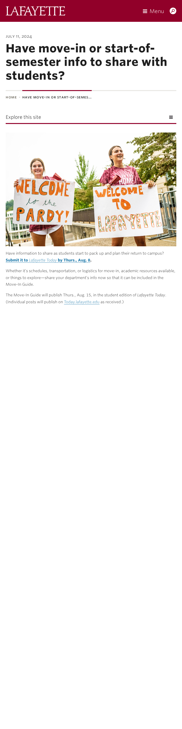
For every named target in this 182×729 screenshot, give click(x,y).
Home (11, 97)
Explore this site (23, 117)
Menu (157, 11)
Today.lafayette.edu (82, 302)
